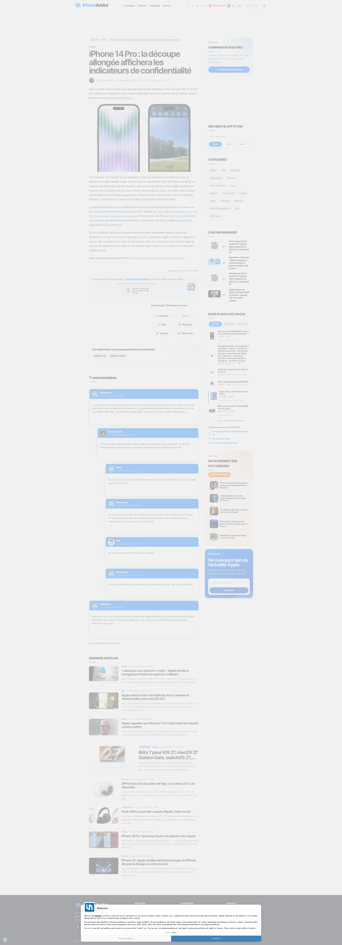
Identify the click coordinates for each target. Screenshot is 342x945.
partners (98, 916)
